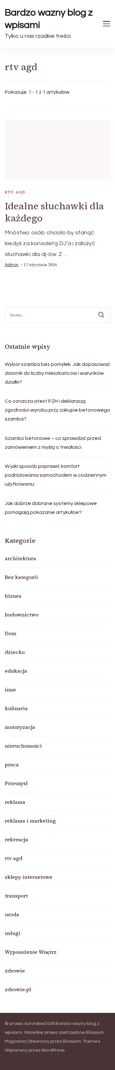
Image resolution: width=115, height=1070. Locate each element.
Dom (10, 633)
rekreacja (16, 839)
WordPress (53, 1050)
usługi (12, 933)
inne (10, 689)
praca (12, 764)
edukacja (16, 670)
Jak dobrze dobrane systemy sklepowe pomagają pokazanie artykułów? (51, 508)
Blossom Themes (81, 1041)
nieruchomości (23, 745)
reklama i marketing (30, 820)
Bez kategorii (21, 577)
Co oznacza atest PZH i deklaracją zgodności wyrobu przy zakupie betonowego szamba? (57, 410)
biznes (13, 595)
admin (12, 265)
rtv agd (15, 192)
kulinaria (16, 708)
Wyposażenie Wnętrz (31, 951)
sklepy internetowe (28, 876)
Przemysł (16, 783)
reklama (15, 801)
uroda (12, 914)
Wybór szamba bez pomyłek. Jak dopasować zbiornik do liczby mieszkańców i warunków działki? (57, 373)
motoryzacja (20, 726)
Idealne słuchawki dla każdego (54, 212)
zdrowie (15, 970)
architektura (20, 558)
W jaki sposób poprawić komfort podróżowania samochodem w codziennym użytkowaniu (55, 475)
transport (16, 895)
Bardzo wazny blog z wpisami (49, 19)
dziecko (15, 652)
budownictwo (21, 614)
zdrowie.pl (18, 989)
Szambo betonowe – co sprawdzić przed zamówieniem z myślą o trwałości (53, 443)
